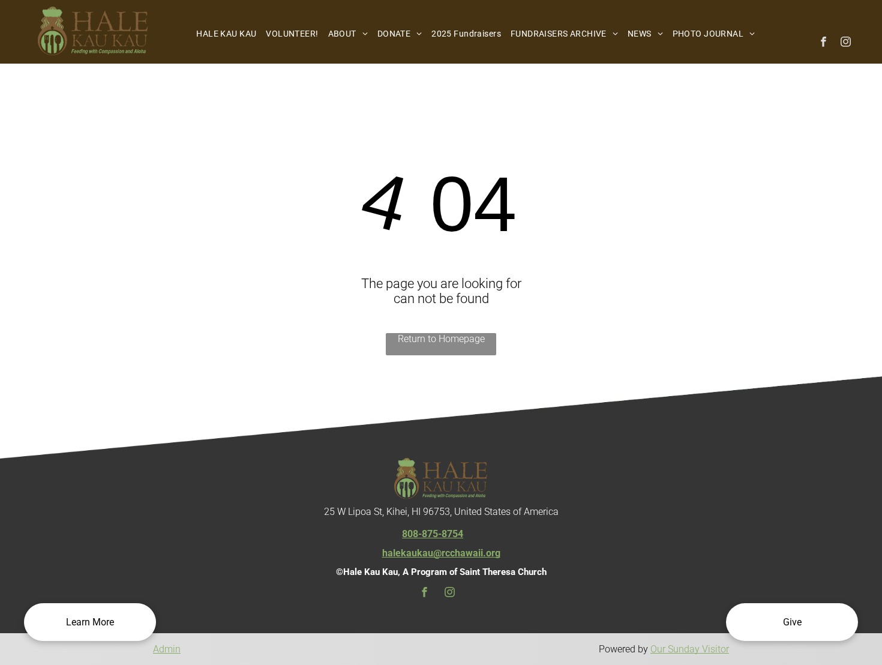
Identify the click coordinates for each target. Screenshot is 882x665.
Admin (167, 649)
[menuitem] (226, 33)
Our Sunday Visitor (689, 649)
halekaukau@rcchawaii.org (441, 553)
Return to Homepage (441, 339)
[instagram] (845, 43)
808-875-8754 (432, 534)
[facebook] (823, 43)
